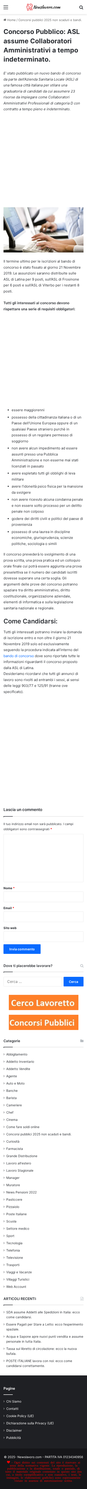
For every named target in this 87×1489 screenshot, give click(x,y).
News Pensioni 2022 (21, 1192)
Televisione (14, 1257)
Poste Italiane (16, 1214)
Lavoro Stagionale (19, 1170)
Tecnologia (14, 1243)
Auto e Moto (15, 1083)
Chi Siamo (13, 1401)
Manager (12, 1178)
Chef (9, 1112)
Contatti (12, 1409)
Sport (10, 1236)
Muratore (13, 1185)
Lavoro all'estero (18, 1163)
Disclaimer (14, 1430)
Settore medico (17, 1228)
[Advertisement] (43, 162)
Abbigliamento (16, 1054)
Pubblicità (13, 1438)
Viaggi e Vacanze (19, 1272)
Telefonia (13, 1250)
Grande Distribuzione (21, 1156)
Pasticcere (14, 1199)
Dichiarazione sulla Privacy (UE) (30, 1423)
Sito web (9, 928)
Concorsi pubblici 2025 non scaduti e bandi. (50, 20)
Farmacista (14, 1149)
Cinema (12, 1120)
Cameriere (14, 1105)
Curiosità (12, 1141)
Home (11, 20)
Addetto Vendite (18, 1069)
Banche (12, 1091)
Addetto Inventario (20, 1061)
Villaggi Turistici (17, 1279)
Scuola (11, 1221)
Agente (11, 1076)
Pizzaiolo (12, 1207)
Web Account (16, 1287)
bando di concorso (18, 656)
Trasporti (12, 1265)
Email (8, 908)
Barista (11, 1098)
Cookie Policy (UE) (20, 1416)
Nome (9, 888)
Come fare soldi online (22, 1127)
